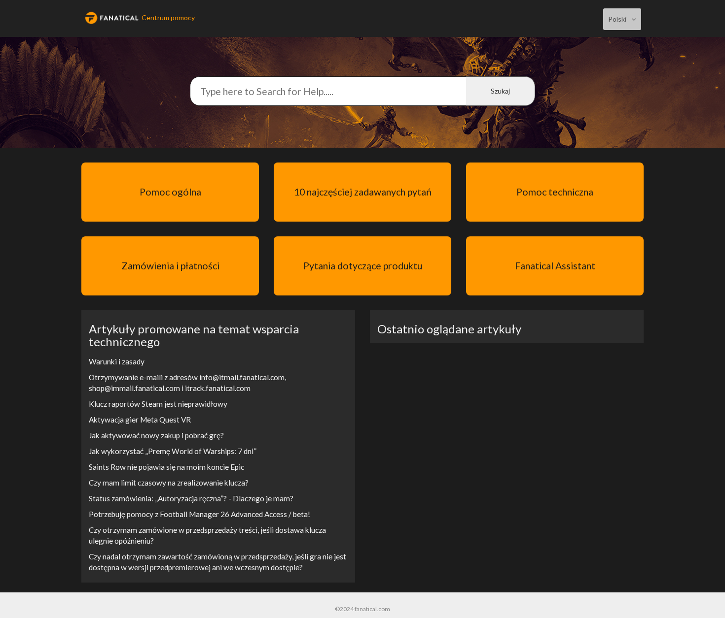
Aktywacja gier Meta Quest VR (140, 419)
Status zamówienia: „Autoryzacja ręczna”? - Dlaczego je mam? (191, 498)
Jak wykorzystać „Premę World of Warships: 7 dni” (172, 451)
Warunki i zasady (117, 361)
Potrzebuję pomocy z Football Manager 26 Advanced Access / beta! (199, 514)
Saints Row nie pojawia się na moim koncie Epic (166, 466)
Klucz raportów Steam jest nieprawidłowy (158, 403)
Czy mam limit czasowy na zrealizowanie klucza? (169, 482)
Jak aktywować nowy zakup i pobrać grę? (156, 435)
